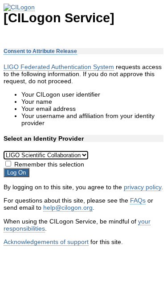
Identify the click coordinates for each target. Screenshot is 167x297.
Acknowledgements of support (46, 241)
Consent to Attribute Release (40, 51)
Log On (16, 172)
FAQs (138, 200)
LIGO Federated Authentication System (59, 66)
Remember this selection (49, 164)
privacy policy (142, 187)
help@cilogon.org (68, 207)
